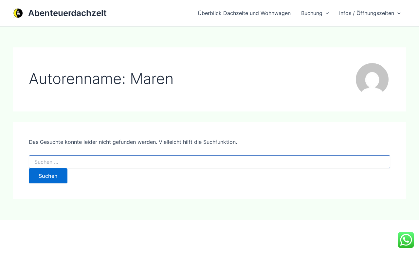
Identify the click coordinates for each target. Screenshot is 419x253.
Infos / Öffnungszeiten (366, 13)
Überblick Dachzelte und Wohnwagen (244, 13)
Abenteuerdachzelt (67, 13)
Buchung (311, 13)
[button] (325, 13)
